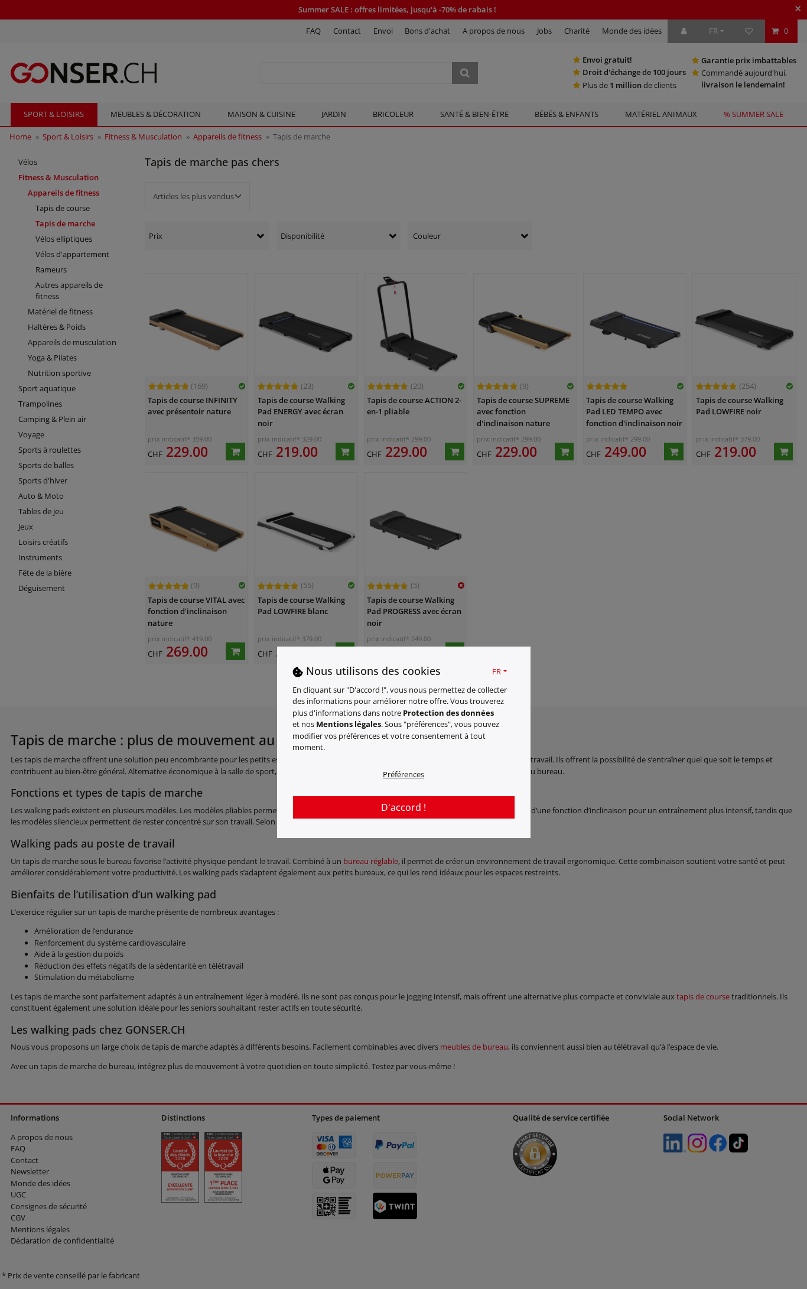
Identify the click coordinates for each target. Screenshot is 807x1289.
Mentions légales (348, 724)
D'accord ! (403, 806)
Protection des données (448, 712)
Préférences (403, 773)
